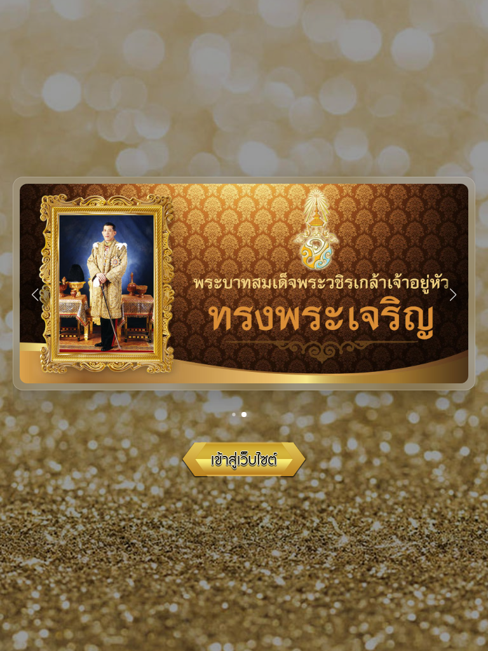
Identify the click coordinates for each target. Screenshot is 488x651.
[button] (240, 420)
